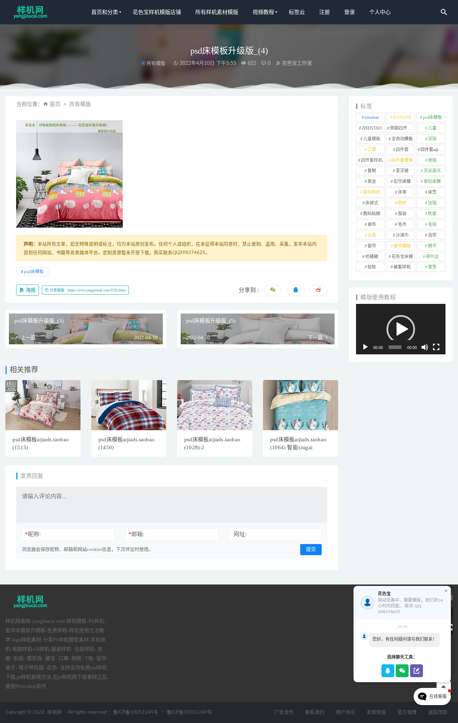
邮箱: (136, 534)
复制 (371, 170)
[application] (400, 329)
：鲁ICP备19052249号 (133, 712)
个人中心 (380, 12)
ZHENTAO (372, 128)
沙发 (371, 235)
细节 (432, 245)
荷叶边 (432, 256)
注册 (324, 12)
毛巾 (402, 224)
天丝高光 (432, 170)
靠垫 (432, 267)
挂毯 (432, 202)
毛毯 (432, 224)
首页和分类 (104, 12)
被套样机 (402, 267)
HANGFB (402, 117)
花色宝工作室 (296, 63)
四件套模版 (402, 160)
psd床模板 (34, 272)
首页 (55, 104)
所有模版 (156, 63)
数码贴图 (371, 213)
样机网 (54, 712)
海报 (30, 290)
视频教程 (263, 12)
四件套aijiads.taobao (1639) (432, 149)
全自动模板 (402, 138)
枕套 (432, 213)
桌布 (371, 224)
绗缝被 (371, 256)
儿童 (432, 128)
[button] (400, 329)
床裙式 (371, 202)
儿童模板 (371, 138)
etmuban (372, 117)
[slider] (395, 347)
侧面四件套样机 (402, 128)
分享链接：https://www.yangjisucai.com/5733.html (87, 290)
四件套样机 (372, 160)
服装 (402, 213)
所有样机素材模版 (216, 12)
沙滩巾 (402, 235)
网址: (240, 534)
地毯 (432, 160)
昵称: (33, 534)
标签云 (297, 12)
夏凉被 (402, 170)
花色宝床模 (402, 256)
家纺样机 (371, 192)
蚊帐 (371, 267)
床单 (402, 192)
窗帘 (371, 245)
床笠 (432, 192)
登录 (349, 12)
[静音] (424, 347)
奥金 (371, 181)
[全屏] (436, 347)
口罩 (371, 149)
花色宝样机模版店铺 (157, 12)
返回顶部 (437, 712)
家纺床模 (432, 181)
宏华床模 (402, 181)
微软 (402, 202)
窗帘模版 (402, 245)
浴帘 (432, 235)
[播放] (365, 347)
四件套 (402, 149)
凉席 (432, 138)
